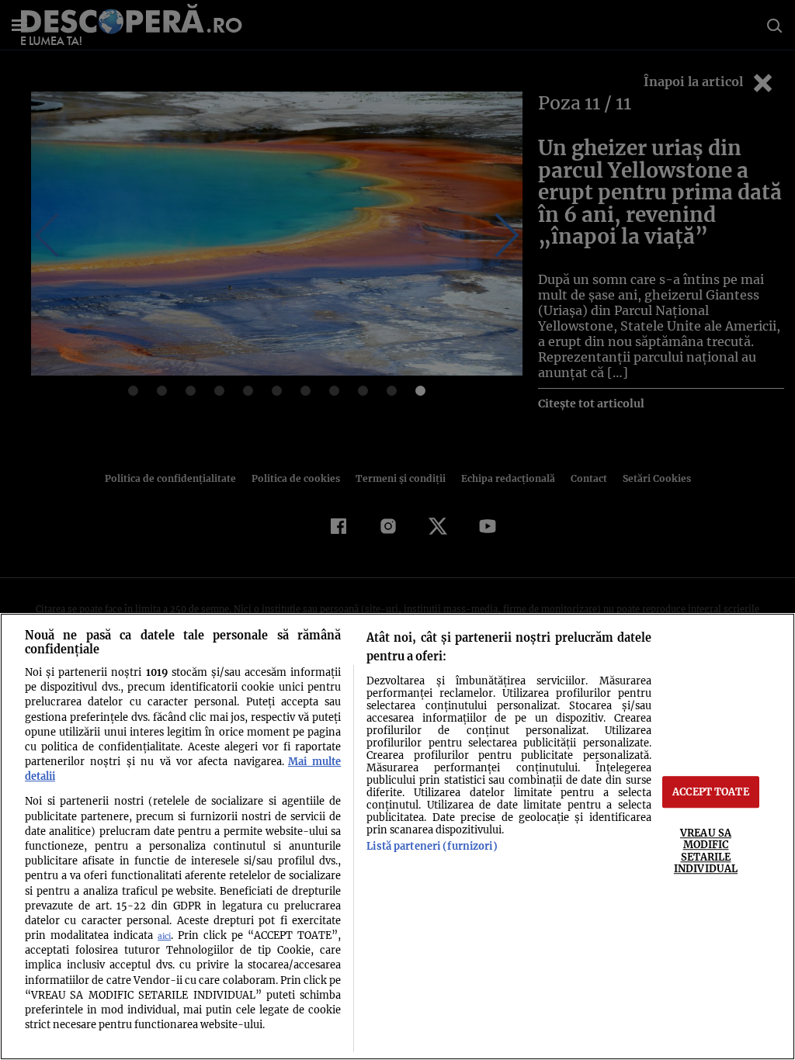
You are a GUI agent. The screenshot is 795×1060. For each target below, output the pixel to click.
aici (164, 936)
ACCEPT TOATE (710, 791)
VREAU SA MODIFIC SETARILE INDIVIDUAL (706, 850)
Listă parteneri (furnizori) (431, 846)
